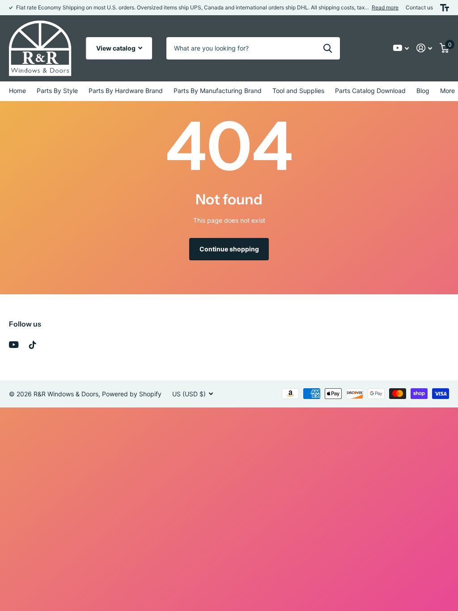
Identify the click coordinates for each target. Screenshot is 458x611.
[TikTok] (32, 345)
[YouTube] (13, 344)
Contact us (419, 7)
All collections (57, 91)
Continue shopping (229, 249)
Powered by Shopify (131, 394)
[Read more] (401, 48)
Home (17, 90)
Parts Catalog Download (370, 90)
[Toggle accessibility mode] (444, 7)
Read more (385, 7)
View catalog (116, 48)
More (447, 90)
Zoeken (327, 48)
